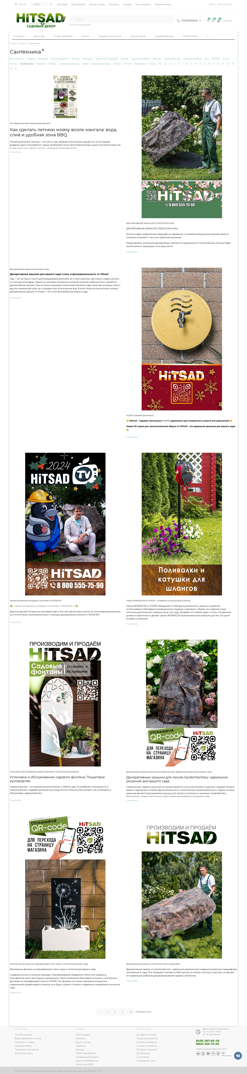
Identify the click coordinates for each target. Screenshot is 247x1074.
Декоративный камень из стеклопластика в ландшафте (153, 964)
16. (223, 63)
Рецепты (41, 63)
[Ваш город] (242, 1039)
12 (160, 63)
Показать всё (143, 1011)
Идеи (85, 63)
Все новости (17, 58)
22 (165, 63)
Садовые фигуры (100, 63)
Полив (13, 63)
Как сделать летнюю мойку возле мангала (30, 123)
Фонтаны (87, 58)
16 (209, 63)
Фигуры (157, 58)
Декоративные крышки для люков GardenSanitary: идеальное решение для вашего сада (169, 772)
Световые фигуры (70, 63)
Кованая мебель (192, 58)
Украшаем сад (172, 58)
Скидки (31, 58)
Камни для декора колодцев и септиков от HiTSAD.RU (35, 601)
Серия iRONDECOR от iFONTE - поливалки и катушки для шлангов (158, 601)
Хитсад (75, 58)
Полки (117, 63)
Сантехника (26, 63)
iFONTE (216, 58)
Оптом (127, 63)
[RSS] (43, 51)
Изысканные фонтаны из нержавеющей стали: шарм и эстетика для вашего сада (49, 964)
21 (16, 68)
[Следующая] (130, 1011)
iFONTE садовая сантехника (140, 415)
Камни (124, 58)
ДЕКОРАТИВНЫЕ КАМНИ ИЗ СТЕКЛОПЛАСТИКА (150, 223)
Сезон (152, 63)
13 (228, 63)
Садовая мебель (140, 58)
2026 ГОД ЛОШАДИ (107, 58)
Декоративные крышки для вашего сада (29, 269)
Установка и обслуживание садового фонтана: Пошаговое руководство (44, 772)
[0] (208, 22)
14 (233, 63)
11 (218, 63)
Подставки (140, 63)
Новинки (43, 58)
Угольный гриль (85, 25)
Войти (212, 4)
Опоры (53, 63)
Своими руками (60, 58)
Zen (207, 58)
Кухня (226, 58)
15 (196, 63)
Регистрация (225, 4)
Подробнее (15, 152)
